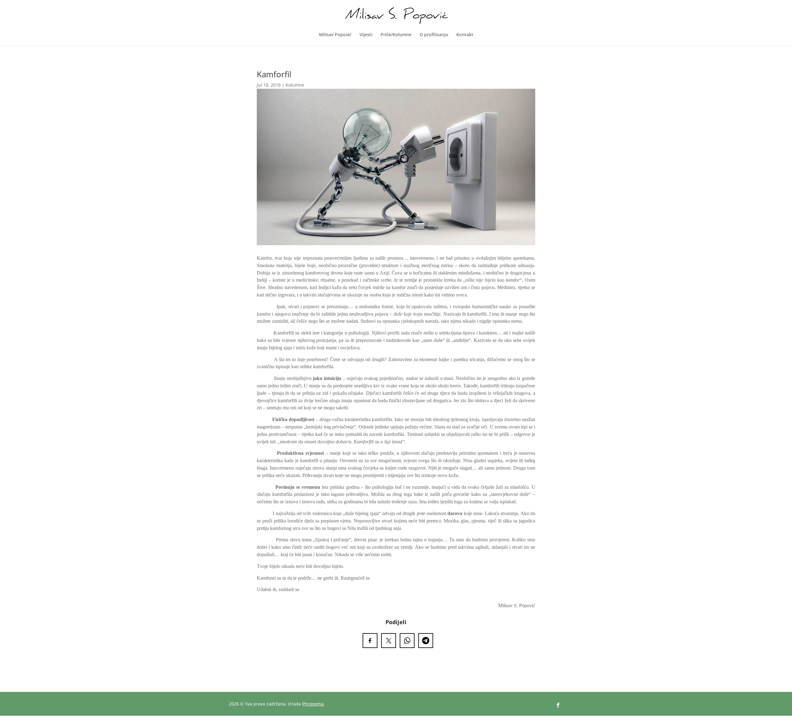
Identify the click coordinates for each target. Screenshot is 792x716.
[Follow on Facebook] (558, 705)
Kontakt (464, 34)
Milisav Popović (335, 34)
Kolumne (295, 85)
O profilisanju (434, 34)
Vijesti (365, 34)
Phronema (313, 704)
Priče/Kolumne (396, 34)
